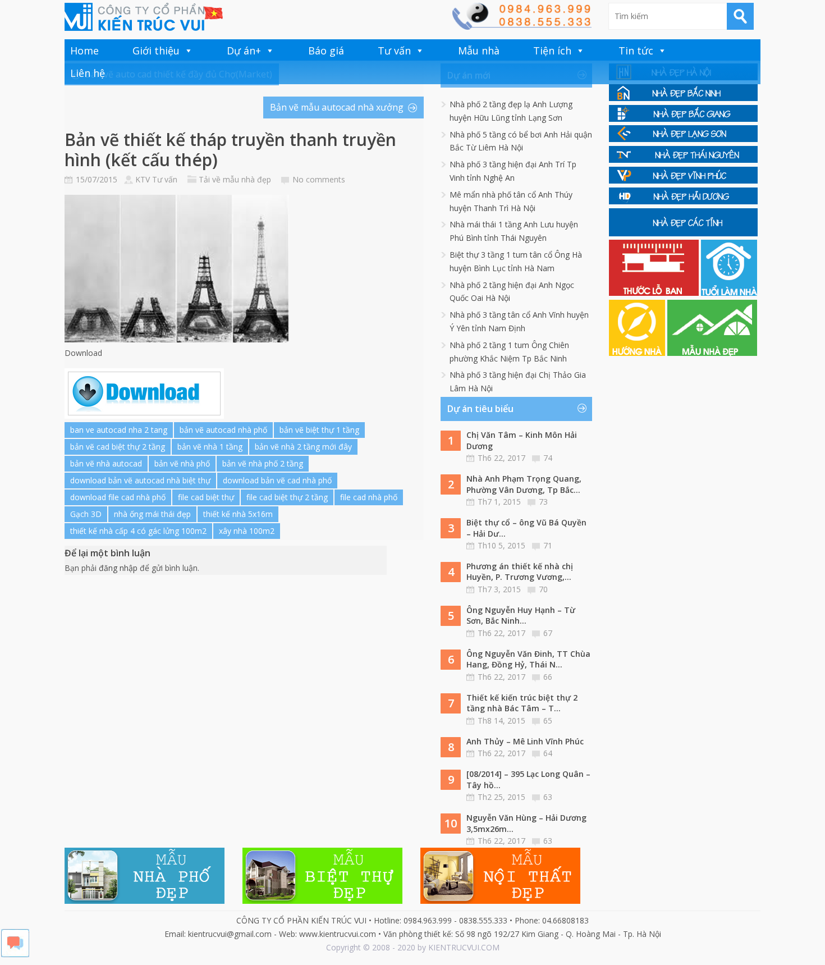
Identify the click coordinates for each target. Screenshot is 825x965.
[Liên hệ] (521, 26)
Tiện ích (552, 50)
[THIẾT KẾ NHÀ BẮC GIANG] (683, 118)
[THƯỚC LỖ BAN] (655, 292)
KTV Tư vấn (156, 179)
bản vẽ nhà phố (182, 463)
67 (547, 633)
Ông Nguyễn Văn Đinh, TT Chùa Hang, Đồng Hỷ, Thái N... (528, 659)
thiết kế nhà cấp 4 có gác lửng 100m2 (138, 530)
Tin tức (635, 50)
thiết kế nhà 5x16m (238, 514)
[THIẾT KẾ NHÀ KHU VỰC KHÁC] (683, 233)
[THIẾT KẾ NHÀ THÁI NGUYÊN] (683, 159)
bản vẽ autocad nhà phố (223, 429)
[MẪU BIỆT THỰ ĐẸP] (322, 900)
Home (84, 50)
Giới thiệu (156, 50)
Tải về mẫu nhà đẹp (235, 179)
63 (547, 797)
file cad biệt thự (206, 497)
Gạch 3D (86, 514)
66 (547, 676)
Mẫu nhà (478, 50)
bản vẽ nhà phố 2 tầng (262, 463)
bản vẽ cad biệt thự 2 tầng (117, 446)
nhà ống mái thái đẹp (152, 514)
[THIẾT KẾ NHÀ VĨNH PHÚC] (683, 180)
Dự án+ (244, 50)
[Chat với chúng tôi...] (15, 954)
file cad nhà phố (368, 497)
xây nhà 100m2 (246, 530)
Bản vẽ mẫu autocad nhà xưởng (337, 107)
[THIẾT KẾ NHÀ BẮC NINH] (683, 98)
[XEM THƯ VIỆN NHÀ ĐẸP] (712, 352)
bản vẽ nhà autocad (106, 463)
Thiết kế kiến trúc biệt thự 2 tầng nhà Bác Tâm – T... (522, 703)
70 (543, 589)
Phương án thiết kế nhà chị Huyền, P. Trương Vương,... (519, 572)
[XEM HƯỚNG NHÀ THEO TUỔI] (638, 352)
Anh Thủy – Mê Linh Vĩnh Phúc (525, 741)
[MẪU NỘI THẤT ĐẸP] (500, 900)
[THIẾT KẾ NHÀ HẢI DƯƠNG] (683, 201)
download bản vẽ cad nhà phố (277, 480)
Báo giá (326, 50)
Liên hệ (87, 73)
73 (543, 501)
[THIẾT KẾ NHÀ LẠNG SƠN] (683, 139)
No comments (318, 179)
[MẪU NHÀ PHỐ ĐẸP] (144, 900)
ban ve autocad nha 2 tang (118, 429)
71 (547, 545)
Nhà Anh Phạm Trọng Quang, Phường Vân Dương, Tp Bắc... (523, 484)
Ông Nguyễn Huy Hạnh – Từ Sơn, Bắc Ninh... (520, 615)
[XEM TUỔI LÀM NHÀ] (729, 292)
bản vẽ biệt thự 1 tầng (319, 429)
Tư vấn (394, 50)
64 (547, 753)
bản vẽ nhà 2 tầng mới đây (303, 446)
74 (547, 457)
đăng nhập (118, 567)
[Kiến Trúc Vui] (144, 17)
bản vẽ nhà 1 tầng (209, 446)
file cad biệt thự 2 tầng (287, 497)
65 (547, 720)
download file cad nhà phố (118, 497)
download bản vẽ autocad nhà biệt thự (140, 480)
